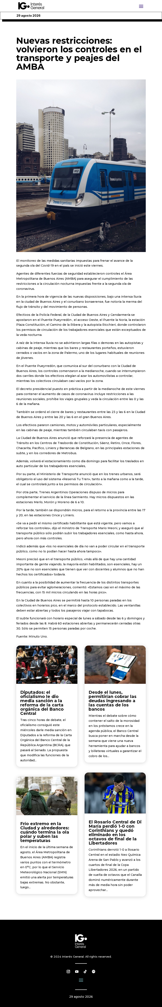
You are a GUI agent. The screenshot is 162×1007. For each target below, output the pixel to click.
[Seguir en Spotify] (93, 971)
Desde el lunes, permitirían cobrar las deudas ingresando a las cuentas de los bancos (112, 701)
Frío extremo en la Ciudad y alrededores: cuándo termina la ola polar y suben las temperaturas (44, 832)
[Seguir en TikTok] (85, 971)
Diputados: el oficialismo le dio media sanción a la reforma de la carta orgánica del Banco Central (42, 703)
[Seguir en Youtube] (76, 971)
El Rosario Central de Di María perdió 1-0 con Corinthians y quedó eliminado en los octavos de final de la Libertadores (115, 832)
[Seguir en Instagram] (68, 971)
